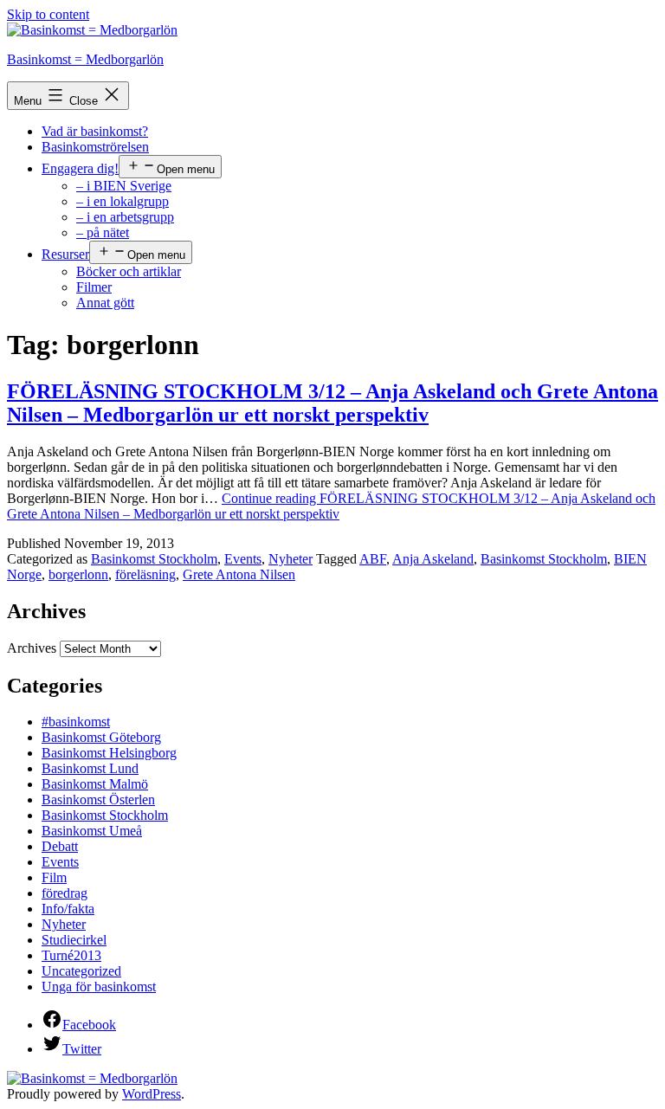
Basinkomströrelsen (95, 146)
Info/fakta (68, 908)
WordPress (151, 1093)
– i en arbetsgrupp (125, 217)
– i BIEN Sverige (123, 185)
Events (242, 558)
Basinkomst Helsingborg (109, 752)
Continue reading (331, 506)
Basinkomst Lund (90, 768)
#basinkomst (76, 721)
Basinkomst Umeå (92, 830)
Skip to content (48, 14)
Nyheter (290, 558)
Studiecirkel (74, 939)
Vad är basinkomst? (95, 131)
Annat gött (105, 302)
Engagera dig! (80, 168)
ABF (372, 558)
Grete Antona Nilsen (239, 574)
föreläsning (145, 574)
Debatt (60, 846)
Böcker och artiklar (128, 271)
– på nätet (102, 232)
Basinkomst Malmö (95, 784)
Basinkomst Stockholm (154, 558)
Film (54, 877)
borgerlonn (78, 574)
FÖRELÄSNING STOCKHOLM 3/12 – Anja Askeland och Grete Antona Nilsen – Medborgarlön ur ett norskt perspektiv (332, 403)
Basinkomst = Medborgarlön (85, 59)
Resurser (65, 254)
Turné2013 (71, 955)
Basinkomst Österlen (98, 799)
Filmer (94, 287)
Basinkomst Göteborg (101, 737)
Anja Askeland (433, 558)
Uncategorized (81, 971)
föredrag (64, 893)
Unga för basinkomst (99, 986)
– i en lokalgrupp (122, 201)
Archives (31, 648)
